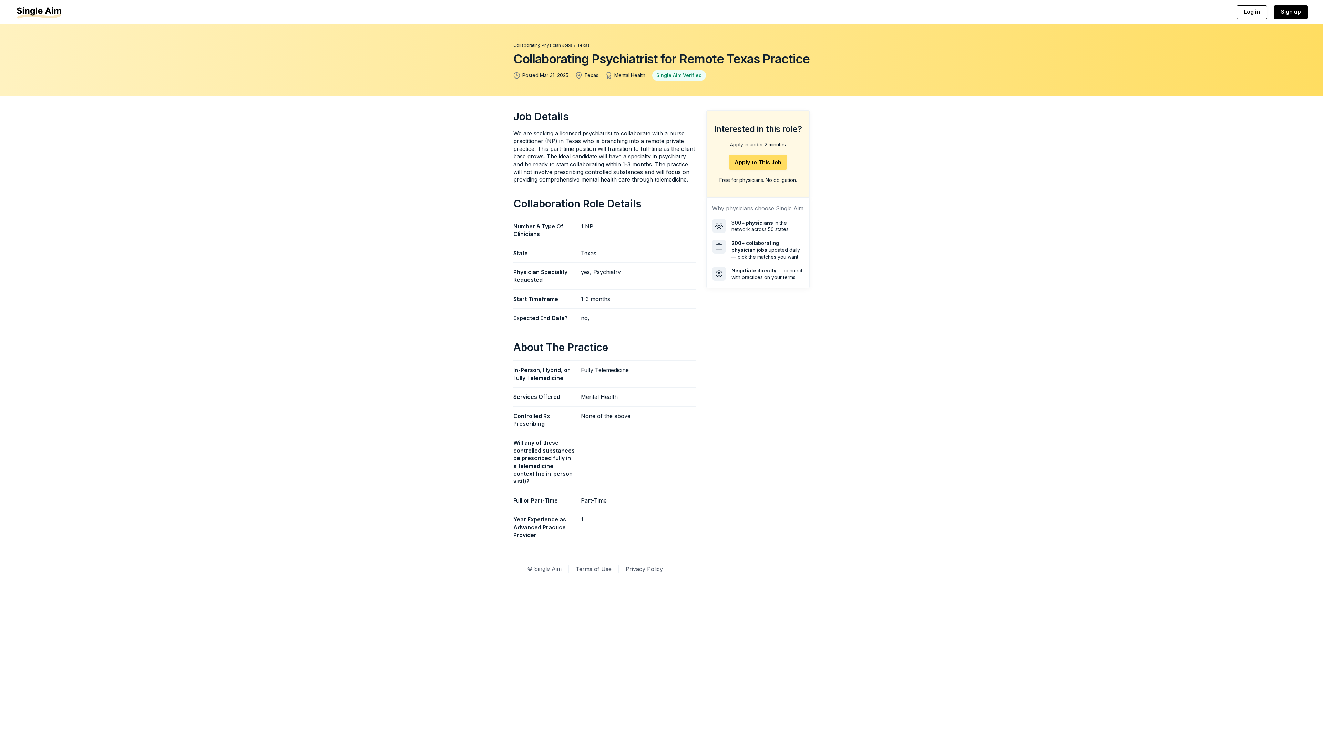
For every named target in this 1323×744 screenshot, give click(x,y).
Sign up (1291, 11)
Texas (583, 45)
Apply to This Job (758, 162)
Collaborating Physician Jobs (542, 45)
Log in (1252, 11)
